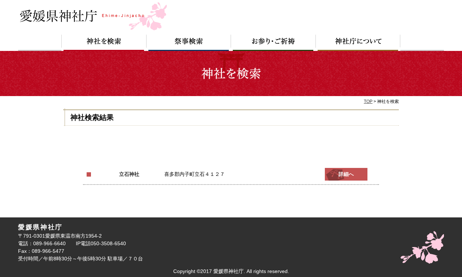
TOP (368, 101)
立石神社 (129, 174)
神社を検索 (104, 43)
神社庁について (358, 43)
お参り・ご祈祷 (273, 43)
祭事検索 (189, 43)
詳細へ (346, 174)
